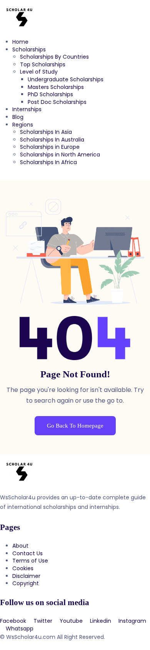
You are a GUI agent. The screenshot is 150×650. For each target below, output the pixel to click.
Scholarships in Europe (50, 147)
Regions (22, 124)
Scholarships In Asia (46, 132)
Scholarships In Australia (52, 139)
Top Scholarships (42, 64)
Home (20, 42)
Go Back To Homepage (75, 426)
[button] (75, 176)
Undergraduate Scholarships (65, 79)
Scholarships (29, 49)
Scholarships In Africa (48, 162)
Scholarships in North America (60, 154)
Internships (27, 109)
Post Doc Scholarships (57, 102)
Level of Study (39, 72)
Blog (17, 117)
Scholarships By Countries (54, 57)
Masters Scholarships (56, 87)
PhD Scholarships (50, 94)
